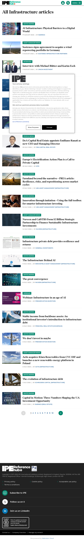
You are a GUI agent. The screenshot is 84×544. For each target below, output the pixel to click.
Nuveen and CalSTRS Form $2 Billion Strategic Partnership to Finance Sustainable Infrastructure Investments (50, 222)
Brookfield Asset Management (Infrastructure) (55, 264)
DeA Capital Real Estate (45, 147)
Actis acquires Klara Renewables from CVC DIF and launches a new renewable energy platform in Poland (51, 360)
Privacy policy (9, 482)
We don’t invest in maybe (37, 338)
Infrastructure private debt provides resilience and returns (51, 243)
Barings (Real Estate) (43, 404)
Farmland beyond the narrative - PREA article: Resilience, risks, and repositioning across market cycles (50, 181)
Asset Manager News (31, 43)
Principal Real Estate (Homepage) (48, 326)
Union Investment (45, 69)
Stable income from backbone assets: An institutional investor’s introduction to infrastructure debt (52, 319)
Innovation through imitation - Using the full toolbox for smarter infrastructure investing (52, 202)
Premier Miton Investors (45, 301)
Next (61, 413)
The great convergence (35, 279)
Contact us (6, 532)
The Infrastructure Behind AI (39, 260)
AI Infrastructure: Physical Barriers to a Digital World (49, 30)
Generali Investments (44, 248)
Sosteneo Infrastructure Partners (52, 53)
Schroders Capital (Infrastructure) (50, 382)
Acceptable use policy (67, 482)
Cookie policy (37, 482)
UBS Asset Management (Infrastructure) (52, 188)
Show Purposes (33, 127)
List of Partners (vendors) (20, 121)
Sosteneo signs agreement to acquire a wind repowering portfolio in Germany (47, 49)
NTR (37, 166)
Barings (41, 35)
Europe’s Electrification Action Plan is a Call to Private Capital (48, 161)
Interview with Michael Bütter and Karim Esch (49, 66)
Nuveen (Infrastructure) (46, 229)
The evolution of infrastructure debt (43, 379)
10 (52, 413)
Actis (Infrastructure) (44, 367)
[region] (42, 103)
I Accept (49, 127)
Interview (27, 61)
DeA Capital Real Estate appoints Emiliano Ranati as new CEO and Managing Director (52, 142)
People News (28, 136)
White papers (28, 24)
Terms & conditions (12, 485)
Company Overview (19, 532)
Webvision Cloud (48, 538)
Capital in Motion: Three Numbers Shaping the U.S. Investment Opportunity (51, 399)
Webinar (26, 293)
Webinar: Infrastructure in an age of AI (44, 297)
